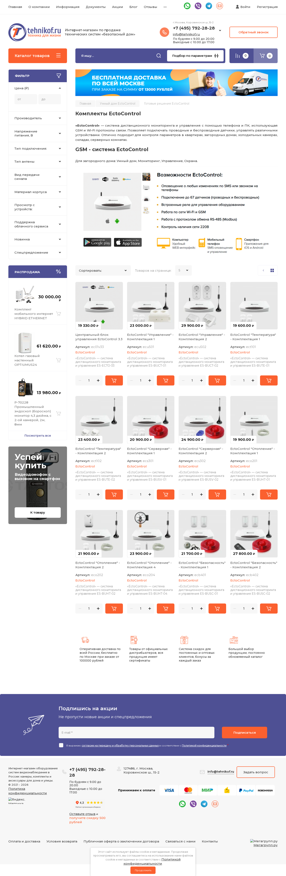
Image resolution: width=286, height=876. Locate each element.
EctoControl (85, 352)
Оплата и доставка (24, 841)
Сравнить (81, 287)
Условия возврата (61, 841)
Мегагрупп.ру (266, 845)
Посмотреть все (37, 435)
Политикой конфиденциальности (204, 745)
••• (165, 7)
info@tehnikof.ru (186, 34)
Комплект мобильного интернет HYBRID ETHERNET (33, 313)
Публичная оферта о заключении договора (121, 841)
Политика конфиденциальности (27, 791)
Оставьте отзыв (82, 814)
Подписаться (244, 733)
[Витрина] (272, 270)
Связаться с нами (180, 841)
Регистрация (267, 7)
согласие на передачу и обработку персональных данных (120, 745)
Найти (158, 55)
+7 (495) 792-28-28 (194, 28)
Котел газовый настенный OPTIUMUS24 (27, 360)
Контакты (210, 841)
